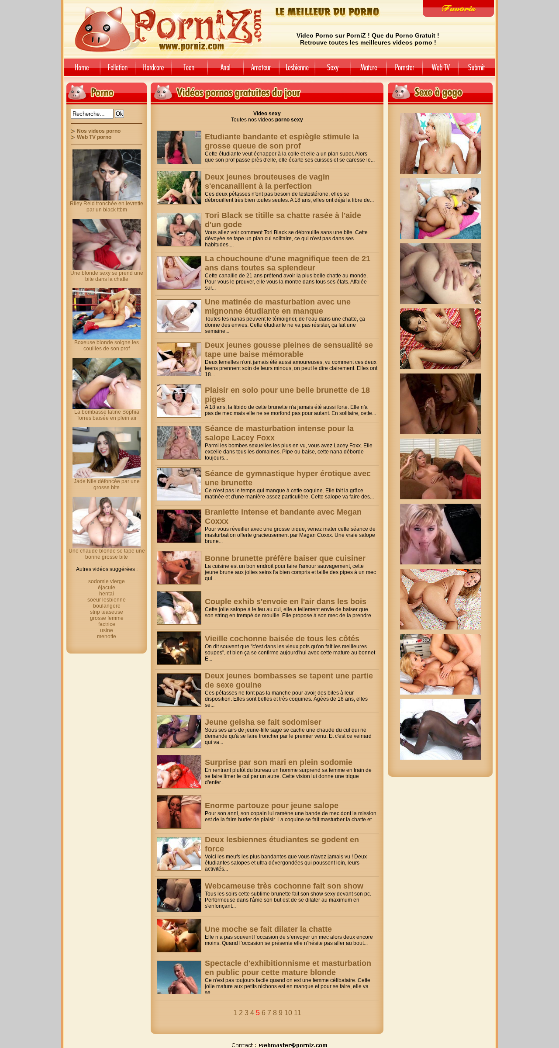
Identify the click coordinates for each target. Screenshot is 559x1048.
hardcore (154, 71)
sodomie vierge (106, 581)
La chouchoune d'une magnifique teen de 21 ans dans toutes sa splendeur (287, 263)
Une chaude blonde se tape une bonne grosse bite (107, 554)
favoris (458, 8)
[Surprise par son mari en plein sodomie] (179, 772)
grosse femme (107, 618)
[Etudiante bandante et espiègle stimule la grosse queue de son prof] (179, 147)
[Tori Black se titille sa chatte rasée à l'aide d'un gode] (179, 229)
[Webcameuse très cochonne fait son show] (179, 895)
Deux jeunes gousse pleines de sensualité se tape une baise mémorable (289, 350)
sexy (333, 71)
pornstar (404, 71)
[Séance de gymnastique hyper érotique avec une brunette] (179, 484)
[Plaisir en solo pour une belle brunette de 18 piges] (179, 401)
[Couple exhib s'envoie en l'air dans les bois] (179, 608)
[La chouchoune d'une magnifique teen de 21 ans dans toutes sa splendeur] (179, 273)
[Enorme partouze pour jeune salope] (179, 812)
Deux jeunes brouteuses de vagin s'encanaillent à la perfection (267, 181)
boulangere (107, 606)
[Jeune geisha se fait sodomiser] (179, 731)
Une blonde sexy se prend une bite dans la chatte (106, 276)
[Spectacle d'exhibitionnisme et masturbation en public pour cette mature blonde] (179, 977)
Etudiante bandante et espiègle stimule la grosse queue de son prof (282, 141)
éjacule (106, 588)
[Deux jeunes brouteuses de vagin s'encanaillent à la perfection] (179, 187)
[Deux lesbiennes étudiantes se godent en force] (179, 854)
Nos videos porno (99, 131)
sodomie (225, 71)
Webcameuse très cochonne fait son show (284, 886)
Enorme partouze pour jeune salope (271, 805)
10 (288, 1013)
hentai (106, 594)
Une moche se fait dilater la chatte (268, 929)
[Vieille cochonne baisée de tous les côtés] (179, 648)
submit (478, 71)
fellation (118, 71)
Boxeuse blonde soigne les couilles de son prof (106, 345)
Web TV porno (94, 137)
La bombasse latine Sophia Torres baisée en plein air (106, 415)
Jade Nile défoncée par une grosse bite (107, 484)
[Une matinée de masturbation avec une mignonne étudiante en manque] (179, 316)
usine (106, 630)
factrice (106, 624)
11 (297, 1013)
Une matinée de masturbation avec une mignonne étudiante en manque (278, 306)
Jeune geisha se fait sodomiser (263, 722)
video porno (80, 71)
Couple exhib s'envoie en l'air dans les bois (285, 601)
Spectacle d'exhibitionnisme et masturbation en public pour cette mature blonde (288, 968)
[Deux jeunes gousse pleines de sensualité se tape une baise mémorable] (179, 359)
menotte (106, 636)
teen (189, 71)
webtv (440, 71)
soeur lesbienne (106, 600)
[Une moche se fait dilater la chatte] (179, 935)
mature (368, 71)
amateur (261, 71)
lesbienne (297, 71)
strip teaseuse (106, 612)
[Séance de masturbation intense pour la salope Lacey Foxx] (179, 443)
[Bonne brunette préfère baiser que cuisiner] (179, 568)
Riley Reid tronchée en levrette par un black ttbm (106, 207)
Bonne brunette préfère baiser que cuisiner (285, 558)
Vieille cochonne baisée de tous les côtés (282, 638)
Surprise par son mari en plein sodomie (278, 762)
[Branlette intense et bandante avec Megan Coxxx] (179, 526)
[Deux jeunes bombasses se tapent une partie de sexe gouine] (179, 690)
